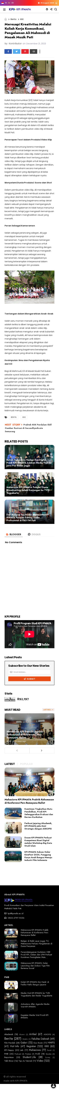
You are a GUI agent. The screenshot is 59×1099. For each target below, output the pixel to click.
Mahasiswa (35, 1050)
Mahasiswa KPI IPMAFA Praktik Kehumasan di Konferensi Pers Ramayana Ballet (25, 734)
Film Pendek (9, 1043)
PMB (6, 1054)
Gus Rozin (38, 1043)
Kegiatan (31, 1046)
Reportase (9, 1057)
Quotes (48, 1054)
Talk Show (8, 1061)
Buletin (25, 1039)
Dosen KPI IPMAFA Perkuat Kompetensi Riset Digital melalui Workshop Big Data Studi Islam (38, 841)
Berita (13, 19)
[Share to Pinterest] (25, 51)
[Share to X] (16, 51)
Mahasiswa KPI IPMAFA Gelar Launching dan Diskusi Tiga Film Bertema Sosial (35, 965)
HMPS (51, 1042)
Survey (47, 1057)
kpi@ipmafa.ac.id (15, 913)
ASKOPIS (47, 1034)
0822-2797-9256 (15, 917)
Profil (37, 1054)
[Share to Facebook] (8, 51)
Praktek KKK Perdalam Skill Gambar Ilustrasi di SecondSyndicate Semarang (28, 428)
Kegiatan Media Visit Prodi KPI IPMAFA (34, 1016)
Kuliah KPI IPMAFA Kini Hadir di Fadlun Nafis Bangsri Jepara (35, 983)
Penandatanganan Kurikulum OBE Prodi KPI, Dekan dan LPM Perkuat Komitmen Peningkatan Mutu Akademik (36, 955)
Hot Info (14, 1046)
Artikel (33, 1034)
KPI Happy (9, 1050)
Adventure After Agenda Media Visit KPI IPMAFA (35, 1005)
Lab (21, 1050)
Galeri (23, 1042)
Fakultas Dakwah (40, 1039)
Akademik (8, 1034)
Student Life (29, 1057)
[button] (4, 9)
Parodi (49, 1050)
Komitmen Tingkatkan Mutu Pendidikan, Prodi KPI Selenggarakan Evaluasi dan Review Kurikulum (38, 813)
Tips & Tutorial (25, 1061)
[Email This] (33, 51)
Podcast (18, 1054)
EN (13, 3)
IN (6, 3)
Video (40, 1060)
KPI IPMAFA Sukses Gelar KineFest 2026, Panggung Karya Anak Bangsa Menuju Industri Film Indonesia (38, 856)
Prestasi (28, 1054)
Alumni (22, 1034)
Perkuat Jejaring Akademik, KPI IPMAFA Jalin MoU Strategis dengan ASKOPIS (38, 826)
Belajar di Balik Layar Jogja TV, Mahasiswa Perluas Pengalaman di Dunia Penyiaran (36, 943)
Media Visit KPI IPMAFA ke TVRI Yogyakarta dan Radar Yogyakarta (36, 994)
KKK (22, 19)
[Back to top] (52, 1092)
